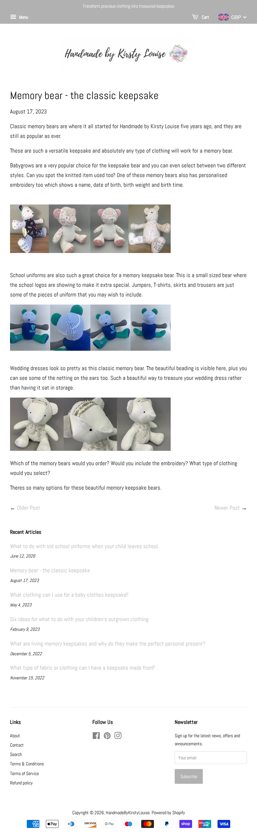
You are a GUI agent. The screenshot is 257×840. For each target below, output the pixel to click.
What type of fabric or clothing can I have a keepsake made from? (82, 667)
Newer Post (227, 507)
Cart (205, 17)
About (15, 736)
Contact (17, 745)
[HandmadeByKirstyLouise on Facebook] (96, 737)
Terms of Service (24, 773)
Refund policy (21, 783)
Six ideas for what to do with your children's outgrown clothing (79, 619)
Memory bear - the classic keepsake (50, 570)
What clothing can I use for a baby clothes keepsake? (69, 594)
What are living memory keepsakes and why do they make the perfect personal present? (107, 643)
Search (16, 754)
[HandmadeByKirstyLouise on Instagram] (117, 737)
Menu (23, 17)
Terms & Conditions (27, 764)
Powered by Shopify (168, 813)
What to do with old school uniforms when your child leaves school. (84, 546)
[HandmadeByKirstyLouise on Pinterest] (107, 737)
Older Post (28, 507)
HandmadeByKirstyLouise (128, 813)
